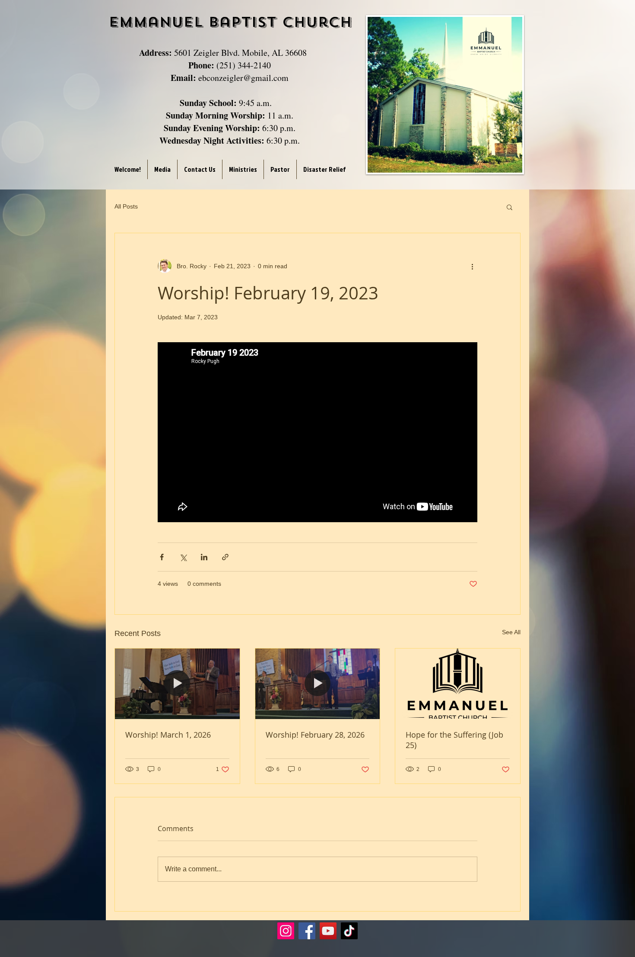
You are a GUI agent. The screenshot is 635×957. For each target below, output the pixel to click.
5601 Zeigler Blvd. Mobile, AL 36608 (240, 52)
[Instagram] (285, 930)
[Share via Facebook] (162, 557)
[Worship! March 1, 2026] (177, 684)
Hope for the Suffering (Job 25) (454, 739)
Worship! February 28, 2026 (315, 734)
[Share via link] (225, 557)
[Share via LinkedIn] (204, 557)
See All (511, 632)
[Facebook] (306, 930)
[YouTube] (328, 930)
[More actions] (472, 266)
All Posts (126, 206)
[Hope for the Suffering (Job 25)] (457, 684)
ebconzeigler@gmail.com (243, 77)
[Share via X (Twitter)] (183, 557)
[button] (509, 206)
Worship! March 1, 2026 (168, 734)
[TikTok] (349, 930)
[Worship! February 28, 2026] (317, 684)
